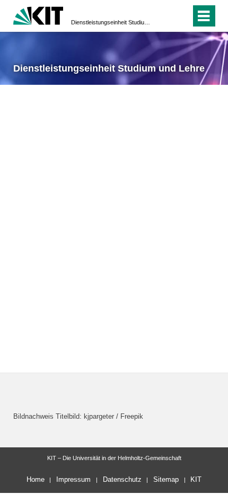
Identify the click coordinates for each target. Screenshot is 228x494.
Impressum (73, 479)
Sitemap (166, 479)
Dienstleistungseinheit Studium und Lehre (111, 22)
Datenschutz (122, 479)
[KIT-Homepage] (38, 14)
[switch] (164, 16)
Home (36, 479)
